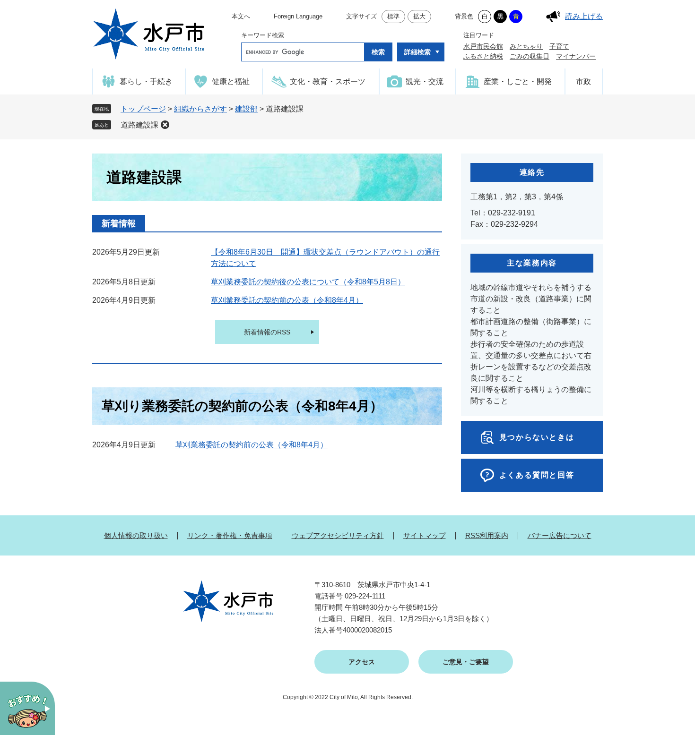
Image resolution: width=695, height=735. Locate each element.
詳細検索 (417, 52)
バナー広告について (559, 535)
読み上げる (584, 16)
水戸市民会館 (483, 46)
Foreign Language (298, 16)
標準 (393, 16)
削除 (165, 124)
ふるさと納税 (483, 56)
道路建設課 (139, 125)
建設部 (246, 109)
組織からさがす (200, 109)
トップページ (143, 109)
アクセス (361, 662)
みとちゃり (526, 46)
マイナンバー (576, 56)
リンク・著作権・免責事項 (229, 535)
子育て (559, 46)
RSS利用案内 (486, 535)
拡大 (419, 16)
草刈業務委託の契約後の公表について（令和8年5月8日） (308, 282)
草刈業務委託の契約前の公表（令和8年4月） (287, 300)
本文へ (241, 16)
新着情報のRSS (267, 332)
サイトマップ (424, 535)
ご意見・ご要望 (466, 662)
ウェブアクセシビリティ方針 (338, 535)
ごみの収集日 (529, 56)
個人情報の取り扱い (136, 535)
